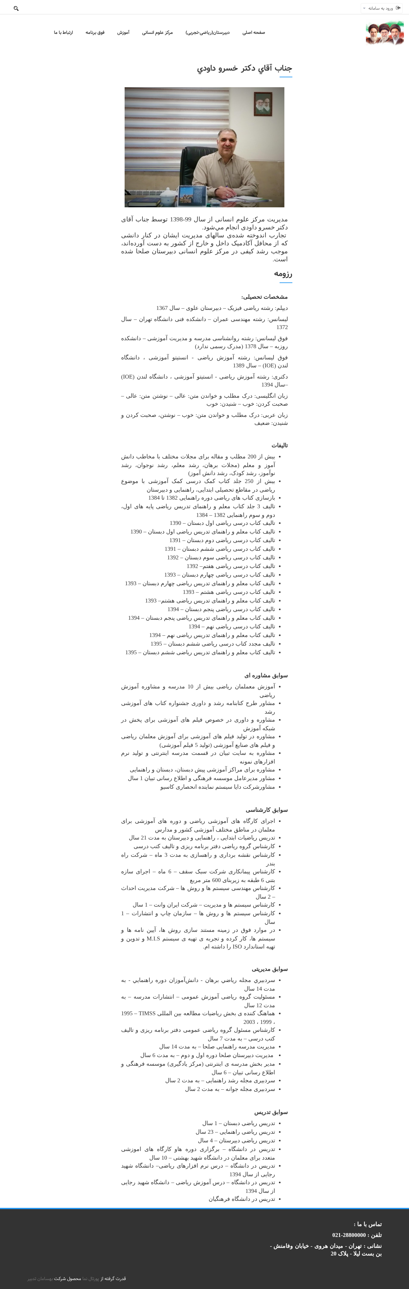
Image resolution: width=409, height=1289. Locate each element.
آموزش (123, 32)
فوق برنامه (95, 32)
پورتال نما (90, 1278)
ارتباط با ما (63, 32)
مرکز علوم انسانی (157, 32)
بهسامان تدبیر (40, 1278)
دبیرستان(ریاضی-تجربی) (208, 32)
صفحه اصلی (254, 32)
